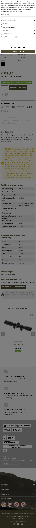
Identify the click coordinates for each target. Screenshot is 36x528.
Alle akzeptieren (18, 51)
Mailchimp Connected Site (10, 37)
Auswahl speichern (18, 47)
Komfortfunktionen (8, 27)
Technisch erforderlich (9, 20)
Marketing (6, 30)
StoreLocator (7, 34)
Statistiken (6, 24)
